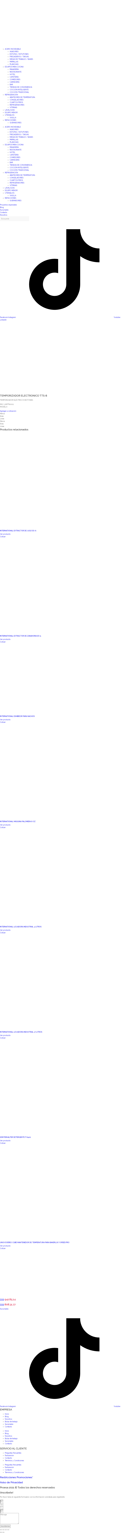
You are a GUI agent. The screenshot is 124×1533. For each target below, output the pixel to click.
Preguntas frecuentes (13, 1453)
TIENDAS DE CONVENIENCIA (21, 87)
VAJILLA (13, 118)
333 (8, 1299)
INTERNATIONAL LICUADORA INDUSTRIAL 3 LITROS (21, 927)
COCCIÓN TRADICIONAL (19, 92)
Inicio (7, 1414)
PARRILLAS (14, 62)
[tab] (62, 413)
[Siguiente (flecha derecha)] (3, 1532)
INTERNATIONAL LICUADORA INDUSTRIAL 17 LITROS (21, 1032)
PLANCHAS (14, 64)
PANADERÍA (14, 69)
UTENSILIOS (9, 115)
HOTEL (12, 74)
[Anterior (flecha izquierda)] (1, 1532)
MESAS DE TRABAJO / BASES (21, 59)
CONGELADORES (16, 100)
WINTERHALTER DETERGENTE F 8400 (15, 1137)
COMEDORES (15, 79)
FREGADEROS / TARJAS (19, 57)
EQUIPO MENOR (11, 112)
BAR (11, 85)
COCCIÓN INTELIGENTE (19, 90)
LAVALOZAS (10, 110)
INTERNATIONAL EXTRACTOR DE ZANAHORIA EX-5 (20, 636)
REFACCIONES (10, 120)
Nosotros (8, 1419)
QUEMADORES (15, 123)
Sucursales (9, 1424)
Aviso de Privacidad (11, 1482)
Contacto (8, 1427)
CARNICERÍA (14, 82)
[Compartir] (6, 1529)
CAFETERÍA (14, 77)
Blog (7, 1416)
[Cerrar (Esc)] (8, 1529)
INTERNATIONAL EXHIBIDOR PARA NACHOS (17, 716)
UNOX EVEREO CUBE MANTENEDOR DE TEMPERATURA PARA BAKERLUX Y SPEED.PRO (34, 1242)
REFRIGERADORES (17, 105)
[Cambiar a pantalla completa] (3, 1529)
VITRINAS (13, 107)
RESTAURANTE (15, 72)
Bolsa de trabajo (11, 1422)
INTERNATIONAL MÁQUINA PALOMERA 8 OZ (17, 821)
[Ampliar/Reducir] (1, 1529)
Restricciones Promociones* (16, 1477)
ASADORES (14, 51)
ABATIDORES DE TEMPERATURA (22, 97)
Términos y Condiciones (14, 1461)
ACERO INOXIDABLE (13, 49)
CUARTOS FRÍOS (16, 102)
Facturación (9, 1455)
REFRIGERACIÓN (11, 95)
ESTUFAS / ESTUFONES (19, 54)
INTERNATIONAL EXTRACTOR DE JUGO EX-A (18, 531)
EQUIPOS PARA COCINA (14, 67)
